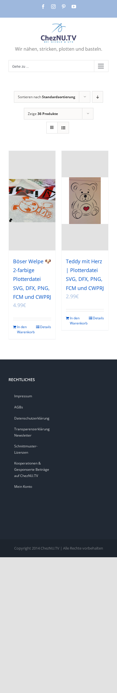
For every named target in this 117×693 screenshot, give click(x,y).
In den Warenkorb (24, 329)
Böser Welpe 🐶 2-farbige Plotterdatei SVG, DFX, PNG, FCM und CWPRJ (32, 279)
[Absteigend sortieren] (97, 97)
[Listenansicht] (63, 127)
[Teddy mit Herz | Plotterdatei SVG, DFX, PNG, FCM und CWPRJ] (85, 200)
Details (45, 326)
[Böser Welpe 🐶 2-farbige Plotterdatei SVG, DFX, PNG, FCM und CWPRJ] (32, 200)
